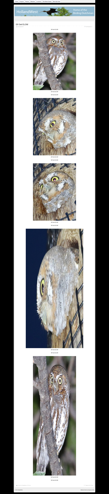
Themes (27, 1)
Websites (32, 1)
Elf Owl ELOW (22, 24)
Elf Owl (91, 485)
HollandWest (20, 489)
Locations (38, 1)
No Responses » (89, 26)
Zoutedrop (24, 485)
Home (16, 1)
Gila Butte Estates (47, 1)
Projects (22, 1)
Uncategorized (20, 26)
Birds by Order (56, 1)
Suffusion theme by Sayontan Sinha (87, 489)
